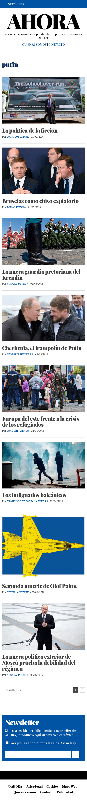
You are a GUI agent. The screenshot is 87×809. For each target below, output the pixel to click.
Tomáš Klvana (16, 207)
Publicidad (65, 792)
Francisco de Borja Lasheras (27, 501)
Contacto (56, 44)
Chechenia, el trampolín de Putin (42, 348)
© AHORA (15, 786)
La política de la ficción (29, 130)
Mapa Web (69, 786)
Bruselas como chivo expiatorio (40, 201)
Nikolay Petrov (18, 283)
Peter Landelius (18, 592)
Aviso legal (68, 743)
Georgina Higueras (20, 354)
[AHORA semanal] (43, 22)
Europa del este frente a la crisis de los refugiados (40, 421)
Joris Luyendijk (18, 136)
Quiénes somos (34, 44)
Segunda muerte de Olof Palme (39, 586)
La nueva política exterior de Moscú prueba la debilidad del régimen (38, 662)
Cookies (52, 786)
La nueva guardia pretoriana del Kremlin (41, 274)
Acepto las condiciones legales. (35, 743)
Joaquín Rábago (18, 430)
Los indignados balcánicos (34, 495)
